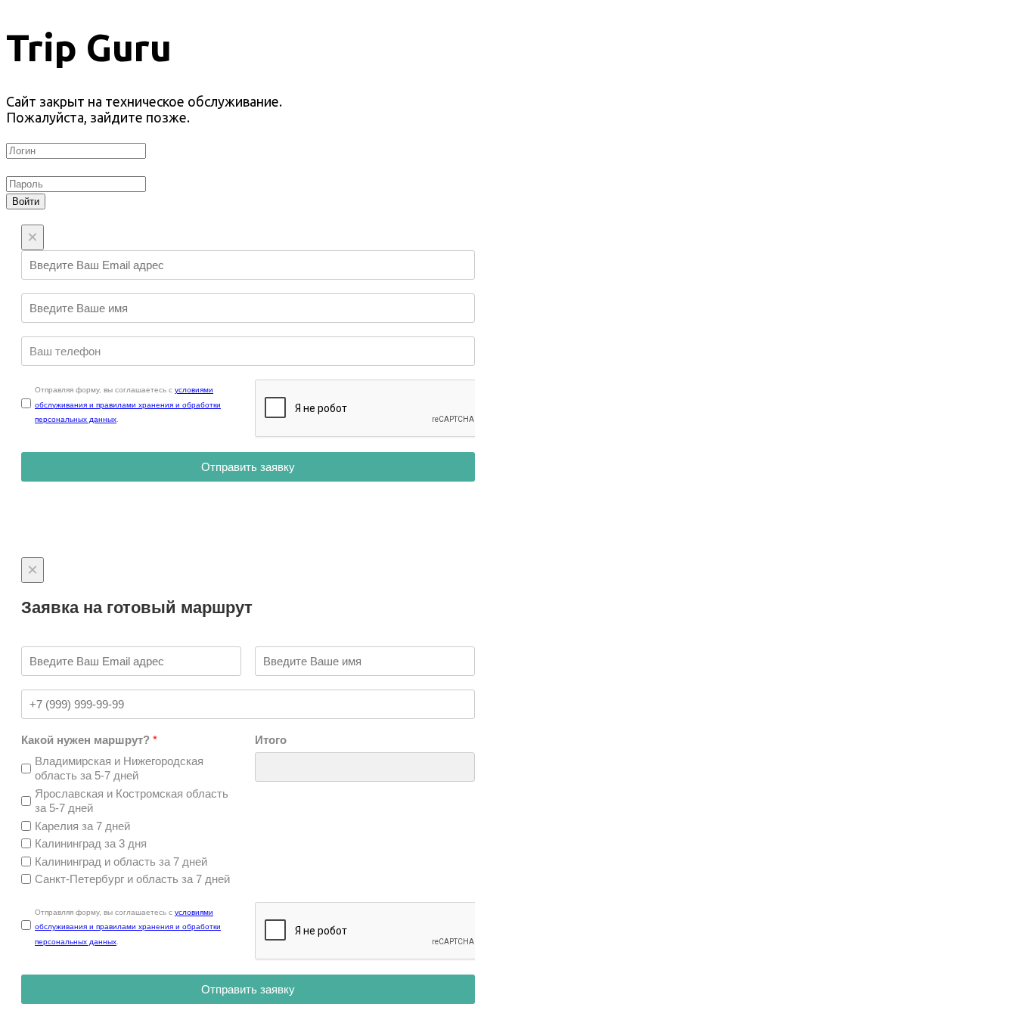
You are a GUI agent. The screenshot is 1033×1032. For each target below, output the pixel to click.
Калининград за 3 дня (91, 843)
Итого (271, 739)
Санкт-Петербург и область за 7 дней (132, 878)
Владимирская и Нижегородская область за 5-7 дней (119, 769)
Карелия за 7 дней (82, 826)
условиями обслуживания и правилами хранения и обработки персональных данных (128, 404)
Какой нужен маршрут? (89, 739)
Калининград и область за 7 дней (121, 861)
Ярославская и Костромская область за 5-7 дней (131, 801)
